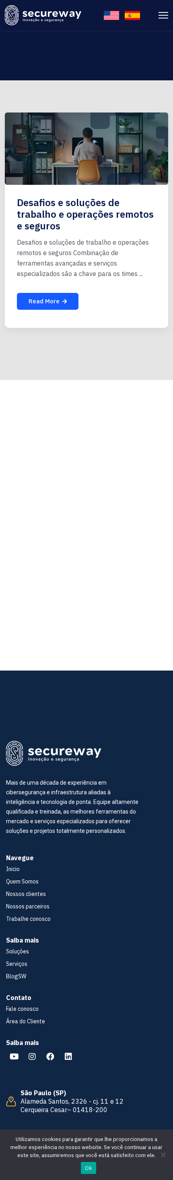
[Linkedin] (68, 1057)
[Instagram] (32, 1057)
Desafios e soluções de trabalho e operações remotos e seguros (85, 214)
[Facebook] (50, 1057)
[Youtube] (14, 1057)
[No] (163, 1155)
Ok (88, 1168)
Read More (44, 301)
